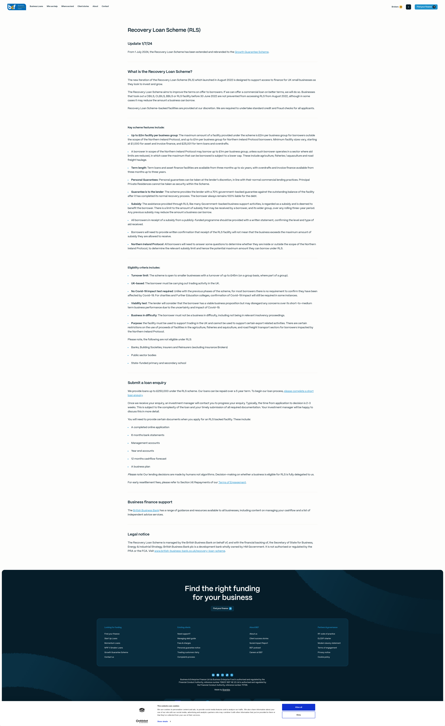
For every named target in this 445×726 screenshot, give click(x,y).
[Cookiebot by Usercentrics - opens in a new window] (142, 721)
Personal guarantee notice (188, 648)
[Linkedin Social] (213, 675)
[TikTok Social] (227, 675)
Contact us (109, 657)
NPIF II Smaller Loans (113, 648)
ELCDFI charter (324, 638)
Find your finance (424, 7)
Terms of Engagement (232, 482)
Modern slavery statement (329, 643)
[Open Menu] (408, 6)
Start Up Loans (110, 638)
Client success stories (259, 638)
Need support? (183, 634)
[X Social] (231, 675)
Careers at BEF (256, 652)
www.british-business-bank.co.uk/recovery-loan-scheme (189, 551)
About (95, 6)
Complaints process (186, 657)
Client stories (83, 6)
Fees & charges (184, 643)
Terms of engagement (327, 648)
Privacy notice (324, 652)
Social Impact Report (259, 643)
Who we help (52, 6)
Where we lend (67, 6)
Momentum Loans (112, 643)
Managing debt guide (186, 638)
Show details (162, 721)
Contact (105, 6)
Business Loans (36, 6)
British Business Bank (146, 510)
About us (253, 634)
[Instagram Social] (222, 675)
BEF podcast (255, 648)
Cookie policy (324, 657)
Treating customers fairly (188, 652)
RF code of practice (326, 634)
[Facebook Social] (217, 675)
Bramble (226, 690)
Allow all (298, 707)
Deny (299, 715)
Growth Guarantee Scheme (252, 52)
